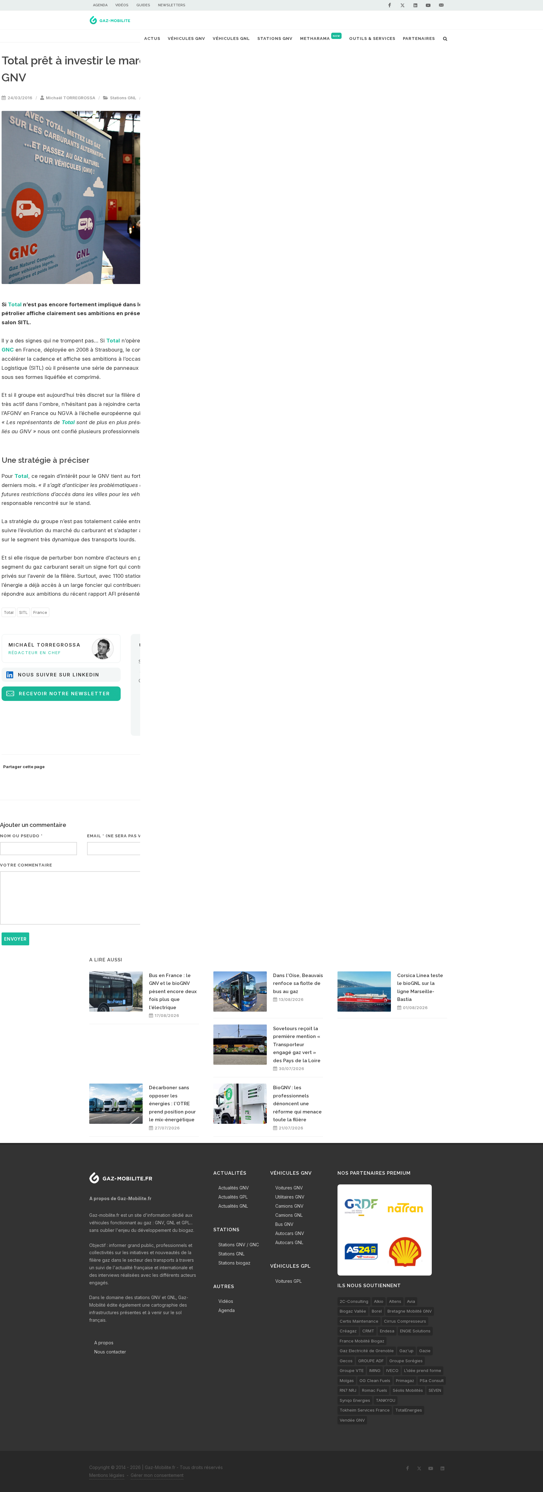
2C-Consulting (354, 1301)
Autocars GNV (289, 1233)
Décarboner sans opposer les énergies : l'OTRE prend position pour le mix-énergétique (172, 1104)
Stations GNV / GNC (238, 1244)
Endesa (387, 1330)
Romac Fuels (374, 1390)
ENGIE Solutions (415, 1330)
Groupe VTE (352, 1370)
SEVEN (435, 1390)
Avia (411, 1301)
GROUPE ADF (371, 1360)
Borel (377, 1311)
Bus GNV (284, 1224)
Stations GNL (123, 97)
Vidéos (122, 5)
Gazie (425, 1350)
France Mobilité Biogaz (362, 1340)
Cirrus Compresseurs (405, 1321)
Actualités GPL (233, 1197)
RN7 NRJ (348, 1390)
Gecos (346, 1360)
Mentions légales (106, 1475)
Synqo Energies (355, 1400)
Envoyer (15, 939)
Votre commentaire (26, 865)
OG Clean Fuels (374, 1380)
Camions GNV (289, 1206)
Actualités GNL (233, 1206)
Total (15, 304)
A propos (103, 1342)
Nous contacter (110, 1351)
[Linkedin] (415, 5)
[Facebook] (389, 5)
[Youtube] (428, 5)
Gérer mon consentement (157, 1475)
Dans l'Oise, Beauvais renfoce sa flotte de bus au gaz (298, 983)
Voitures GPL (288, 1281)
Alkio (378, 1301)
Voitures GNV (289, 1187)
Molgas (347, 1380)
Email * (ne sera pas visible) (122, 835)
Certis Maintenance (359, 1321)
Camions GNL (289, 1215)
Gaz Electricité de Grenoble (367, 1350)
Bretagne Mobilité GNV (409, 1311)
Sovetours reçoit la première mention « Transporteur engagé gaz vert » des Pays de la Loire (297, 1044)
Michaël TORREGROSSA (70, 97)
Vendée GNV (352, 1420)
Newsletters (171, 5)
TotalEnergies (408, 1410)
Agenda (100, 5)
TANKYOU (385, 1400)
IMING (375, 1370)
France (40, 612)
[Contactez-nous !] (441, 5)
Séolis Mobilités (408, 1390)
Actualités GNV (233, 1187)
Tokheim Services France (365, 1410)
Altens (395, 1301)
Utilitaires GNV (289, 1197)
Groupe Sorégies (406, 1360)
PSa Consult (432, 1380)
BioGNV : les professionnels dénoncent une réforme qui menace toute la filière (297, 1104)
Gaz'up (406, 1350)
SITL (23, 612)
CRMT (368, 1330)
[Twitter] (402, 5)
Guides (143, 5)
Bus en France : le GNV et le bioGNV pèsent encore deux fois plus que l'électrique (173, 991)
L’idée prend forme (422, 1370)
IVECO (392, 1370)
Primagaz (405, 1380)
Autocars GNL (289, 1242)
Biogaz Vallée (353, 1311)
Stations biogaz (234, 1262)
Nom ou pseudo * (21, 835)
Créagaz (348, 1330)
